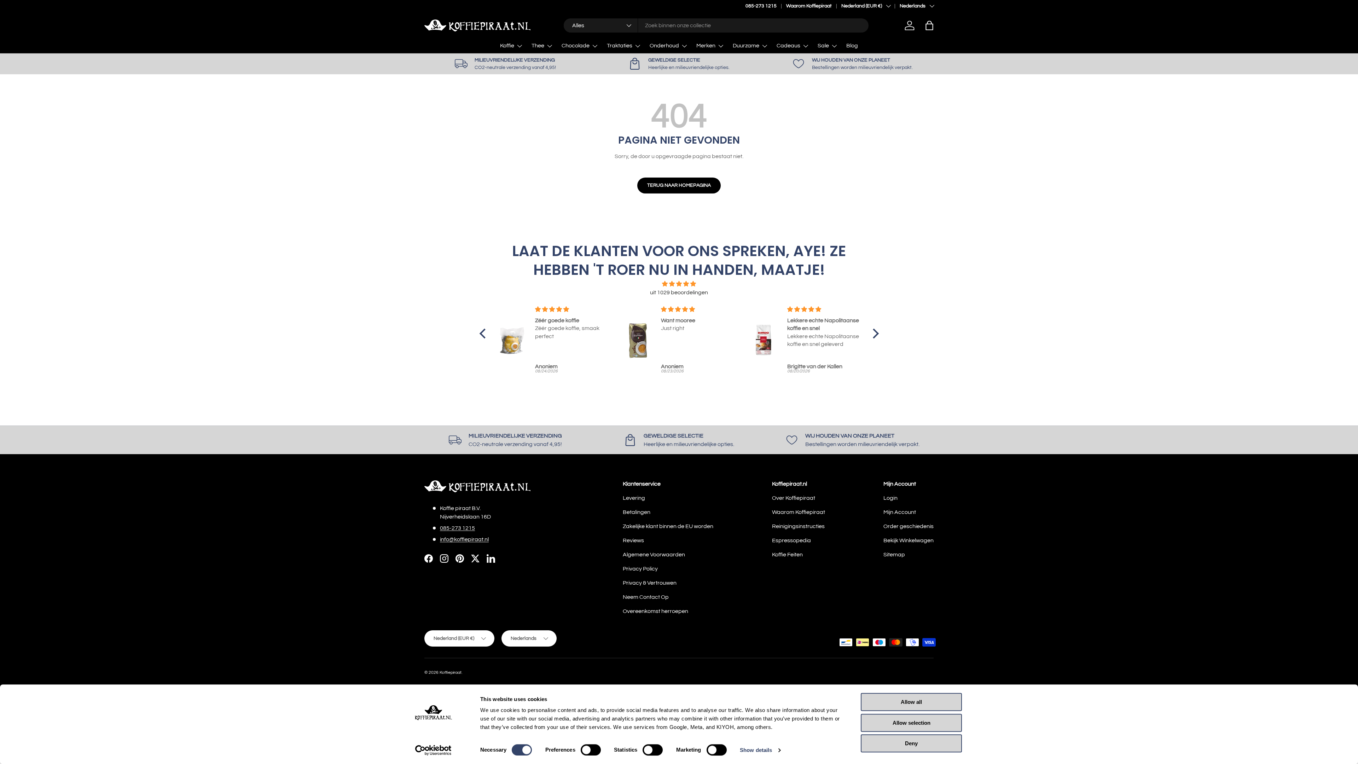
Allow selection (911, 723)
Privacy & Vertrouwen (650, 583)
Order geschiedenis (908, 526)
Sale (823, 45)
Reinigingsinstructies (798, 526)
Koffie (507, 45)
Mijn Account (899, 512)
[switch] (591, 750)
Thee (538, 45)
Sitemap (894, 554)
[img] (679, 283)
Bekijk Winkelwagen (908, 540)
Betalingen (636, 512)
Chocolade (576, 45)
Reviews (633, 540)
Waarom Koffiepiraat (809, 5)
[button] (929, 25)
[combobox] (716, 25)
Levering (634, 498)
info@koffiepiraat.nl (464, 539)
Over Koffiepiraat (793, 498)
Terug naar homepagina (679, 185)
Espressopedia (791, 540)
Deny (911, 743)
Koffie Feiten (787, 554)
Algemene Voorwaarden (654, 554)
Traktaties (619, 45)
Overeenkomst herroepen (655, 611)
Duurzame (746, 45)
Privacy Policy (640, 569)
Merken (705, 45)
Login (890, 498)
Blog (852, 45)
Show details (756, 750)
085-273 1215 (761, 5)
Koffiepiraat (451, 672)
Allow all (911, 702)
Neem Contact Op (646, 597)
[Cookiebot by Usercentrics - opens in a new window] (433, 750)
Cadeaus (788, 45)
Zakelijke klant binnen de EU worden (668, 526)
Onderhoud (664, 45)
